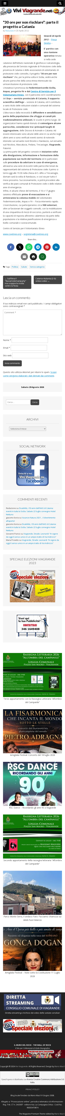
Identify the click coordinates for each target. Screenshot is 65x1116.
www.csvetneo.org (12, 234)
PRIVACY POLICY (32, 1089)
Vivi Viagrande (22, 1066)
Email (6, 347)
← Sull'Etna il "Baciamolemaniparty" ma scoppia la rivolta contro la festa (15, 282)
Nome (7, 340)
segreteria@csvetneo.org (36, 234)
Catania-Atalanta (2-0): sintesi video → (46, 279)
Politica (15, 267)
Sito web (7, 355)
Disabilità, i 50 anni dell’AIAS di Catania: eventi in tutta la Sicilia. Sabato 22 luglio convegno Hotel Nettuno (30, 511)
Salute (24, 267)
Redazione (9, 30)
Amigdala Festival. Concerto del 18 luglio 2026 (32, 755)
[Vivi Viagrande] (32, 11)
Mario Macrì (60, 1066)
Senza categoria (37, 267)
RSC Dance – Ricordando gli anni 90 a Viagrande (32, 807)
